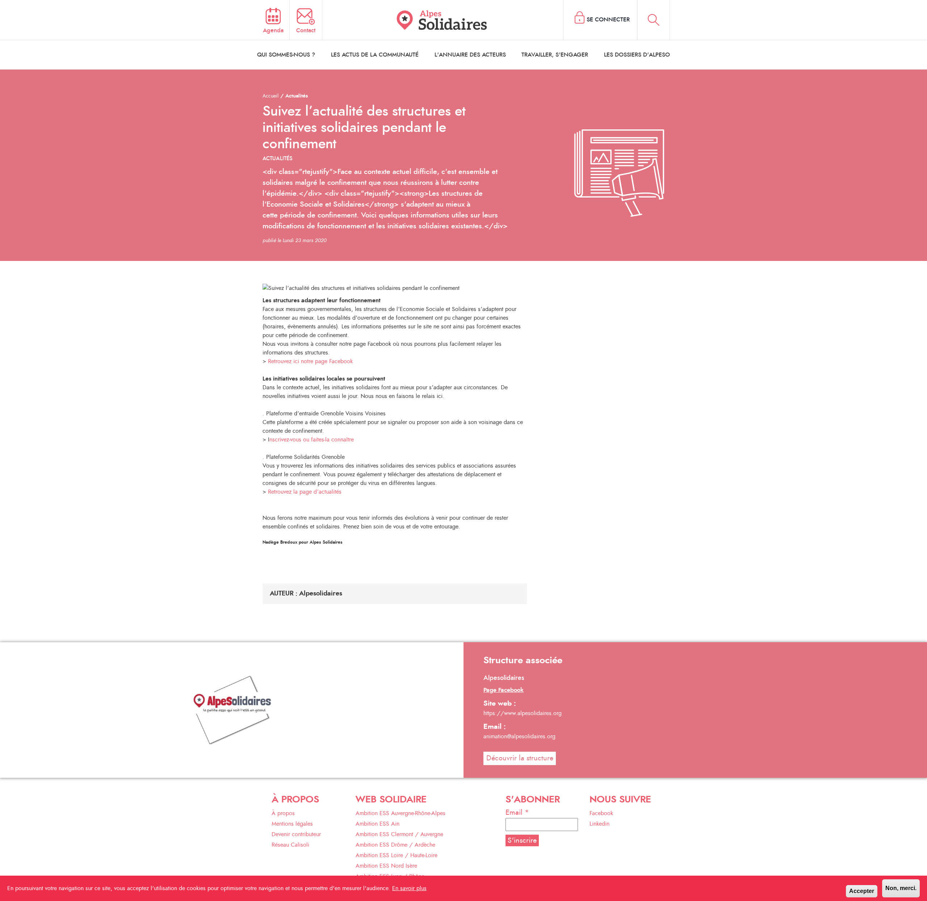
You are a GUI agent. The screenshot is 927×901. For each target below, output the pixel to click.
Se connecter (608, 19)
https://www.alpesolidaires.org (522, 713)
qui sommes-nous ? (286, 55)
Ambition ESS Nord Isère (386, 866)
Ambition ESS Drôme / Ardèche (395, 845)
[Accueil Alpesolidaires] (443, 19)
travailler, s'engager (554, 55)
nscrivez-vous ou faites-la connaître (311, 440)
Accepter (861, 891)
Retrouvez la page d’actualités (303, 492)
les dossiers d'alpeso (637, 55)
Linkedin (599, 824)
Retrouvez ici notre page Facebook (310, 361)
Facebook (601, 813)
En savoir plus (409, 888)
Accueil (270, 96)
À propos (283, 813)
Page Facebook (503, 690)
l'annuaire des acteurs (470, 55)
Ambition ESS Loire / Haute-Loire (396, 855)
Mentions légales (292, 824)
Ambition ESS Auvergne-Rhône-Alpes (400, 813)
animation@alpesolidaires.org (519, 736)
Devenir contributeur (296, 834)
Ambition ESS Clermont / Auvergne (399, 834)
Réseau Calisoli (290, 845)
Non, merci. (900, 888)
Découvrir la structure (519, 758)
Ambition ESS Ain (377, 824)
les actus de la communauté (375, 55)
